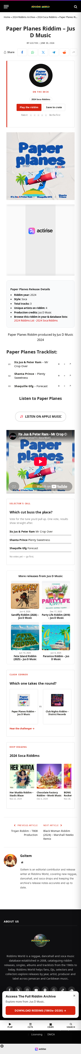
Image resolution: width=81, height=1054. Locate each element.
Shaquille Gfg (24, 386)
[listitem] (22, 782)
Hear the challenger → (22, 728)
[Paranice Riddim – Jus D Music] (56, 636)
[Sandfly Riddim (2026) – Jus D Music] (25, 595)
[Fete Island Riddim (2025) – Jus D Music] (25, 636)
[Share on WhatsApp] (32, 52)
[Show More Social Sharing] (73, 52)
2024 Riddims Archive (23, 17)
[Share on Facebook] (22, 52)
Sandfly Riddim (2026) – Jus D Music (25, 616)
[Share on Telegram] (54, 52)
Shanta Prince (24, 374)
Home (7, 17)
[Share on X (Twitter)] (43, 52)
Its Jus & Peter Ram (27, 362)
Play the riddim (29, 107)
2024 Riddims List (24, 320)
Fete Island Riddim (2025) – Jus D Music (25, 658)
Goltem (34, 43)
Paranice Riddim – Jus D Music (56, 658)
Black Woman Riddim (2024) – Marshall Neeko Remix (58, 835)
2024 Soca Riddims (47, 17)
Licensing (36, 1034)
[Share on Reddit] (64, 52)
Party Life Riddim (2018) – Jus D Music (56, 616)
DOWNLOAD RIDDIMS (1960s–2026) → (40, 1010)
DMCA (51, 1034)
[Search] (75, 6)
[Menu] (6, 6)
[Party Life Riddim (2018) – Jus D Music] (56, 595)
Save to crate (54, 107)
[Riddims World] (40, 7)
